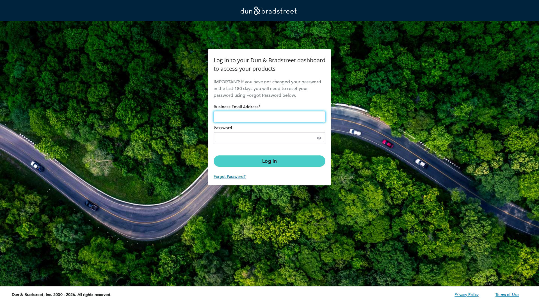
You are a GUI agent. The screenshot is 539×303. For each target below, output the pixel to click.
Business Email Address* (238, 106)
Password (223, 127)
